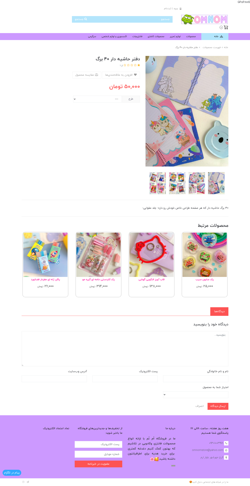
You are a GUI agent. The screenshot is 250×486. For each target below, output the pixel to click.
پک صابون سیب (205, 279)
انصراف (199, 406)
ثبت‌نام (167, 8)
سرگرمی (92, 36)
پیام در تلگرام (12, 473)
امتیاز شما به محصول (215, 387)
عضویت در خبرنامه (98, 464)
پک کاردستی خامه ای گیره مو (98, 279)
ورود (175, 8)
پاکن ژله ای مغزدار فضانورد (45, 279)
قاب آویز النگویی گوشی (152, 279)
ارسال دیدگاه (217, 406)
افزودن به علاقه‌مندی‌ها (119, 75)
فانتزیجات (137, 36)
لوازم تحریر (175, 36)
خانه (216, 36)
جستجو (79, 19)
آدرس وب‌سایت (77, 371)
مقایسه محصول (85, 75)
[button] (223, 27)
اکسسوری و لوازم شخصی (114, 36)
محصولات (191, 36)
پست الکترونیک (148, 371)
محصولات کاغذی (156, 36)
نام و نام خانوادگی (217, 371)
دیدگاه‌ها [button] (219, 311)
